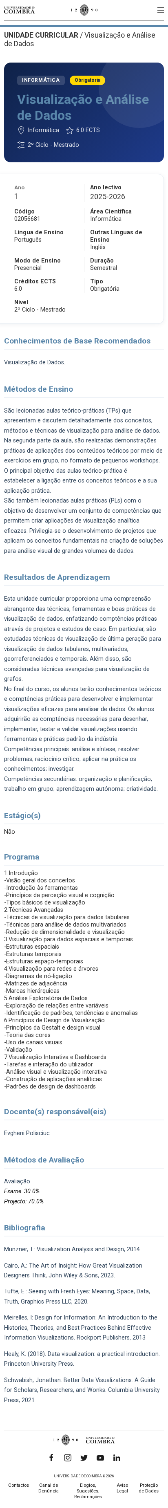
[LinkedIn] (116, 1458)
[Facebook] (51, 1458)
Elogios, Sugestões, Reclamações (88, 1491)
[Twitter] (84, 1458)
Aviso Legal (122, 1488)
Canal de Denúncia (48, 1488)
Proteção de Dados (149, 1488)
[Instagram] (68, 1458)
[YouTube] (100, 1458)
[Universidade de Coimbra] (19, 10)
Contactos (18, 1485)
